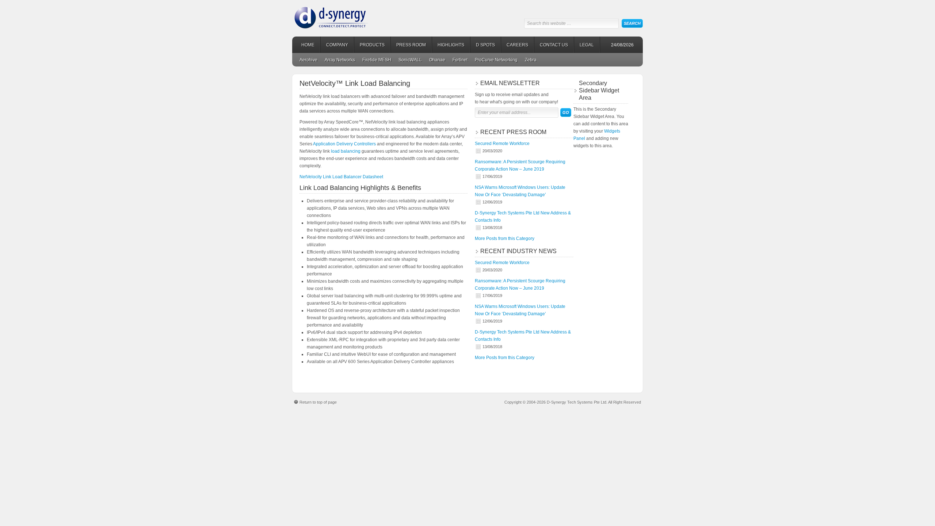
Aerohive (308, 59)
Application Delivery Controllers (344, 143)
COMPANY (337, 44)
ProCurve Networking (496, 59)
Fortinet (460, 59)
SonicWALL (410, 59)
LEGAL (587, 44)
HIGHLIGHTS (451, 44)
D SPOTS (485, 44)
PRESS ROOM (411, 44)
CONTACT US (554, 44)
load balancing (345, 151)
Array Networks (340, 59)
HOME (307, 44)
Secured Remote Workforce (502, 143)
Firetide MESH (376, 59)
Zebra (531, 59)
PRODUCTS (372, 44)
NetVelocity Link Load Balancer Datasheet (341, 176)
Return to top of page (318, 402)
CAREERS (517, 44)
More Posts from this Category (504, 238)
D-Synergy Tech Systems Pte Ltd (348, 14)
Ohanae (437, 59)
